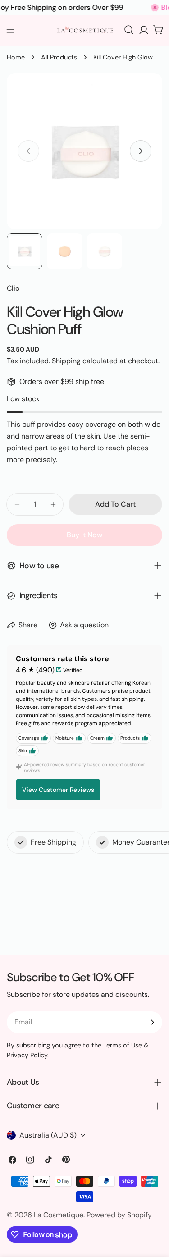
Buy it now (84, 534)
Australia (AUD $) (48, 1135)
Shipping (66, 361)
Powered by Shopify (119, 1215)
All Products (59, 57)
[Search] (129, 30)
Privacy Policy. (28, 1055)
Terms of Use (122, 1045)
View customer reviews (58, 790)
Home (16, 57)
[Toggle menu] (10, 30)
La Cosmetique (58, 1215)
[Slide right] (140, 151)
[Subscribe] (151, 1022)
